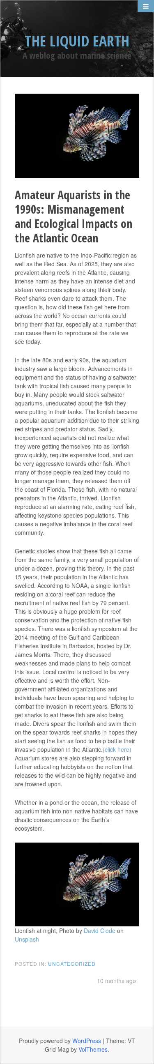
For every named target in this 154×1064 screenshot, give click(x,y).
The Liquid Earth (77, 41)
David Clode (99, 930)
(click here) (117, 749)
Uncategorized (72, 963)
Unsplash (27, 939)
